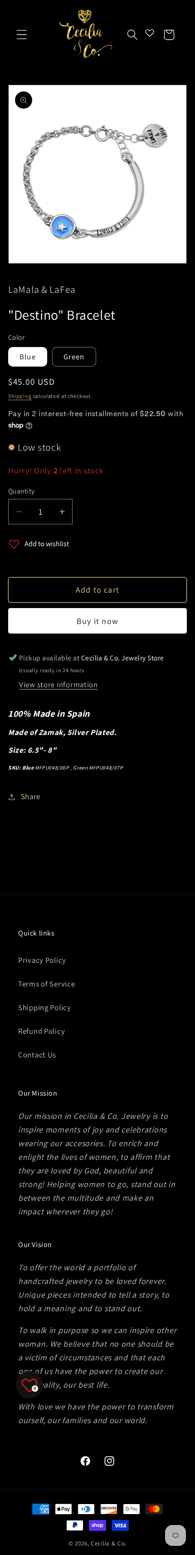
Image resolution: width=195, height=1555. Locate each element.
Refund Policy (41, 1031)
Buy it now (97, 621)
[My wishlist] (149, 33)
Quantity (21, 490)
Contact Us (37, 1055)
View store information (58, 684)
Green (74, 357)
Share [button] (30, 796)
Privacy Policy (42, 960)
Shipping (20, 396)
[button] (22, 35)
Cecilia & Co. (109, 1543)
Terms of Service (46, 984)
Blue (28, 357)
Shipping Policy (44, 1007)
